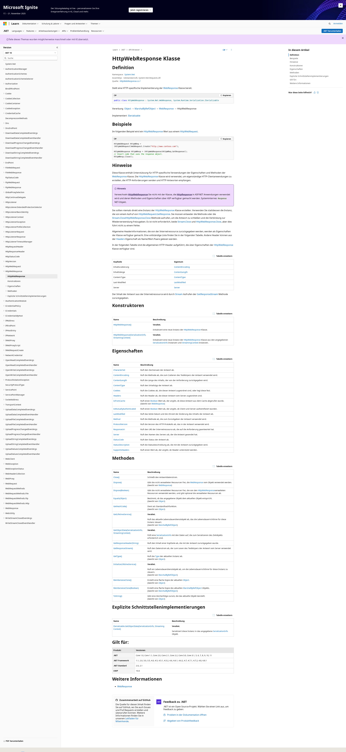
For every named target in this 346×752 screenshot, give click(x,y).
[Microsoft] (5, 23)
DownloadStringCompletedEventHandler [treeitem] (23, 157)
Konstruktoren (296, 65)
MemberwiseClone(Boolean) (126, 588)
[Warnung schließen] (340, 5)
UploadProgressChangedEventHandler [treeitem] (22, 434)
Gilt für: (293, 79)
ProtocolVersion (120, 424)
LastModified (180, 282)
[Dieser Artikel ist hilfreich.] (314, 92)
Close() (116, 477)
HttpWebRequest (189, 131)
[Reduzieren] (57, 47)
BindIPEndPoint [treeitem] (12, 88)
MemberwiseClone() (122, 580)
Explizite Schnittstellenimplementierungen (309, 76)
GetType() (117, 556)
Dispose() (117, 482)
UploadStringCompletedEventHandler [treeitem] (22, 444)
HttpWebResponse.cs (129, 81)
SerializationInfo (160, 342)
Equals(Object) (120, 498)
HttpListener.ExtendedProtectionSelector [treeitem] (23, 207)
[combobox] (30, 53)
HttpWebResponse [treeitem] (16, 276)
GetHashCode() (120, 506)
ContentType (180, 277)
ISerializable (134, 115)
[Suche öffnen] (329, 23)
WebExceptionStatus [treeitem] (14, 468)
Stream (179, 294)
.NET (123, 49)
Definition (294, 55)
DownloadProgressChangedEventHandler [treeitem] (24, 148)
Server (177, 287)
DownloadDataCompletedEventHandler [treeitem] (23, 138)
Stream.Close (119, 217)
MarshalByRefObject (145, 108)
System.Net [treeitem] (10, 64)
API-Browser (134, 49)
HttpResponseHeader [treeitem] (15, 251)
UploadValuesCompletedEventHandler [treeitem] (22, 454)
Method (116, 419)
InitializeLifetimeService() (124, 564)
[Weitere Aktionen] (231, 50)
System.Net (129, 74)
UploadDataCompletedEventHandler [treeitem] (21, 414)
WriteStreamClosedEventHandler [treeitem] (20, 523)
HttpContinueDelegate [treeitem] (15, 197)
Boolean (154, 401)
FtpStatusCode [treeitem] (12, 177)
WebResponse (170, 88)
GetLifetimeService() (122, 514)
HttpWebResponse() (122, 324)
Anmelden (338, 23)
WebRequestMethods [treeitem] (15, 488)
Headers (120, 239)
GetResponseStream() (123, 548)
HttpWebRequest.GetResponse (154, 214)
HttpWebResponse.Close (138, 217)
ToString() (117, 596)
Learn (115, 49)
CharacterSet (119, 370)
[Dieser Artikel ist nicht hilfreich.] (317, 92)
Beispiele (294, 58)
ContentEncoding (182, 267)
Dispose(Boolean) (121, 490)
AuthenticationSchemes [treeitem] (16, 73)
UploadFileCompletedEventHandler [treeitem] (21, 424)
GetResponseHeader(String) (126, 543)
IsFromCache (119, 401)
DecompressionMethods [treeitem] (16, 118)
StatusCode (118, 439)
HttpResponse (184, 194)
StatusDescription (121, 444)
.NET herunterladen (332, 31)
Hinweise (294, 62)
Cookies (116, 390)
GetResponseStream (207, 294)
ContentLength (181, 272)
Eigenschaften (296, 69)
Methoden (294, 72)
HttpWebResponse (153, 131)
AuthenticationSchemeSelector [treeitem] (19, 78)
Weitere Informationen (300, 83)
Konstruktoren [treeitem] (14, 281)
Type (157, 556)
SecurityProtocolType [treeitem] (14, 385)
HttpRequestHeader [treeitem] (14, 246)
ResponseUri (119, 429)
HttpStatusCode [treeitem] (12, 256)
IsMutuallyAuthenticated (124, 409)
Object (127, 108)
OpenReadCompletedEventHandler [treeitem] (21, 365)
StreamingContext (190, 342)
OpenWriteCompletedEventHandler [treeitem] (21, 375)
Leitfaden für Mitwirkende (127, 720)
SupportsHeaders (121, 450)
